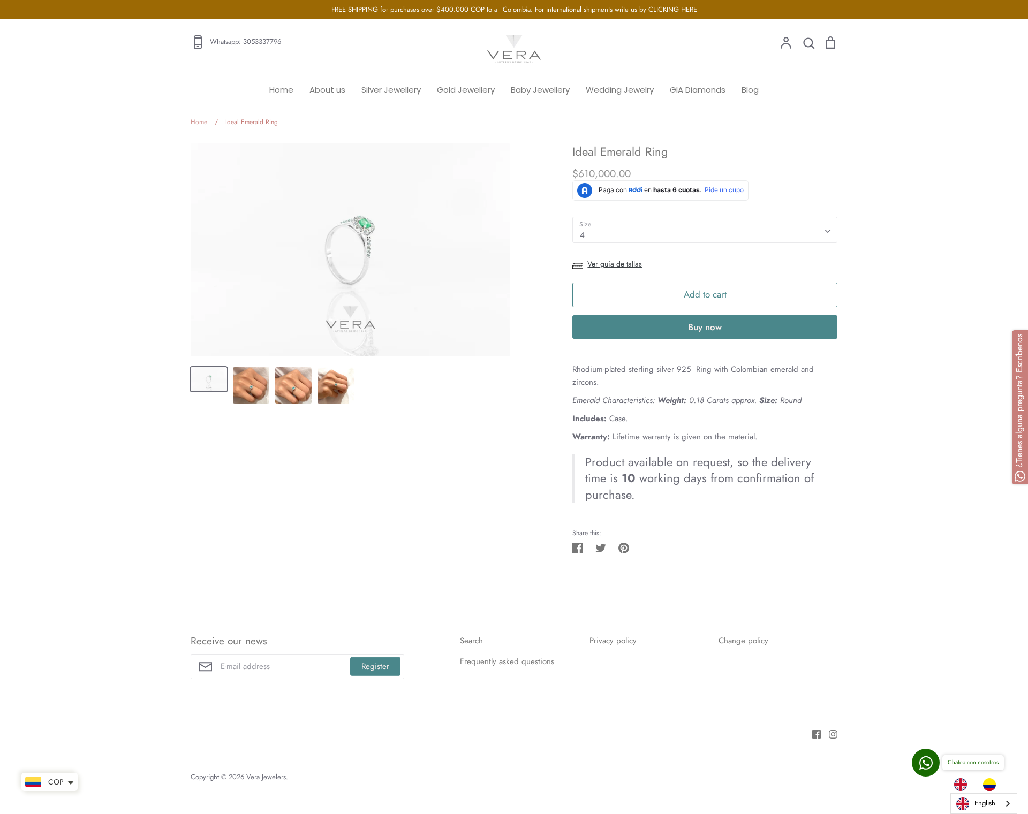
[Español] (992, 784)
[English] (963, 784)
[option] (992, 784)
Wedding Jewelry (620, 89)
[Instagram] (829, 734)
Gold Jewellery (466, 89)
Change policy (743, 640)
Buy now (705, 327)
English (984, 803)
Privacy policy (613, 640)
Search (471, 640)
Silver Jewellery (391, 89)
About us (327, 89)
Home (281, 89)
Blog (750, 89)
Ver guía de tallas (614, 263)
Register (375, 666)
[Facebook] (812, 734)
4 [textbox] (582, 235)
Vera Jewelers (266, 777)
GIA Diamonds (697, 89)
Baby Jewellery (540, 89)
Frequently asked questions (507, 661)
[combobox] (704, 230)
